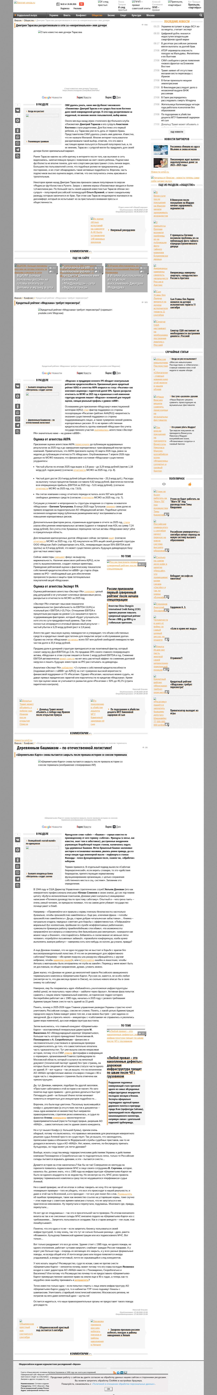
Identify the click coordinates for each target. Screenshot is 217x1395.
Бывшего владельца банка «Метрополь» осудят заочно (39, 875)
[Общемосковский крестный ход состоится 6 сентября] (27, 1329)
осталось (73, 639)
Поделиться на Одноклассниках (17, 130)
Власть (67, 15)
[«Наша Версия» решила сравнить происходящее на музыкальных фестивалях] (161, 408)
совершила (59, 1117)
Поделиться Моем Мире (17, 120)
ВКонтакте (121, 1372)
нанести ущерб (63, 960)
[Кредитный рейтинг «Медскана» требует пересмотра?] (161, 684)
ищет (111, 538)
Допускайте (87, 960)
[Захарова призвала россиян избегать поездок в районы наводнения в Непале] (98, 1333)
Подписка (65, 8)
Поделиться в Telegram (17, 149)
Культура (136, 15)
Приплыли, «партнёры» (194, 6)
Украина (53, 15)
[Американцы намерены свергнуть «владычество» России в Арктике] (161, 275)
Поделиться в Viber (17, 143)
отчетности (80, 470)
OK (108, 1389)
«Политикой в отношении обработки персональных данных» (123, 1383)
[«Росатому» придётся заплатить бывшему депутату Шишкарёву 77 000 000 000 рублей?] (161, 712)
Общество (97, 15)
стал (86, 410)
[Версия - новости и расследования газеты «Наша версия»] (34, 7)
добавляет (67, 667)
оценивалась (101, 429)
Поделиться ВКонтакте (17, 110)
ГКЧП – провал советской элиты (157, 11)
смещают (60, 557)
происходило (82, 444)
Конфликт (81, 15)
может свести (67, 658)
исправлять (81, 1280)
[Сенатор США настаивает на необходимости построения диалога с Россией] (161, 333)
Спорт (123, 15)
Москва (150, 15)
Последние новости (177, 21)
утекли (68, 1053)
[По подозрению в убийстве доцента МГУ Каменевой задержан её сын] (98, 712)
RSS (114, 1372)
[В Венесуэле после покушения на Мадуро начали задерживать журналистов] (161, 204)
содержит (89, 591)
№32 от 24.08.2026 (68, 4)
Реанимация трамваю (38, 141)
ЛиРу (125, 1372)
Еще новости (177, 131)
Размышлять (125, 1193)
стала (126, 522)
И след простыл (122, 9)
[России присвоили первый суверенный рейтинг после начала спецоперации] (126, 573)
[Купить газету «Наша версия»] (58, 4)
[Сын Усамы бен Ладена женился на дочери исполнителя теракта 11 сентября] (161, 303)
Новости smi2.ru (23, 740)
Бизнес (111, 15)
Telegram (118, 1372)
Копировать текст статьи (17, 156)
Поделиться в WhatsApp (17, 137)
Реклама (77, 8)
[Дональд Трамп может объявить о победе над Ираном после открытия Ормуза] (27, 712)
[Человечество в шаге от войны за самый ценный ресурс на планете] (161, 628)
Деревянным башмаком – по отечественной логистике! (40, 421)
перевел (110, 506)
